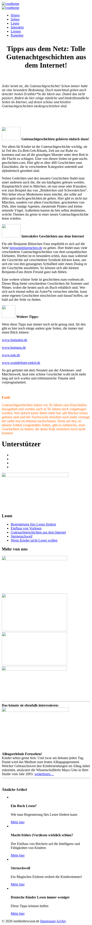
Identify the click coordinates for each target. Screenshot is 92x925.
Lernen (16, 31)
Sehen (15, 19)
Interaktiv (17, 27)
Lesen (15, 23)
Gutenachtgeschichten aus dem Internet (38, 532)
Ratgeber (17, 35)
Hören (15, 15)
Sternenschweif (21, 536)
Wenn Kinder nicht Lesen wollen (34, 540)
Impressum (48, 921)
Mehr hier (18, 822)
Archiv (61, 921)
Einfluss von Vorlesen (26, 528)
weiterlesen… (44, 774)
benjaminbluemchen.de (26, 248)
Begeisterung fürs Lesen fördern (33, 524)
